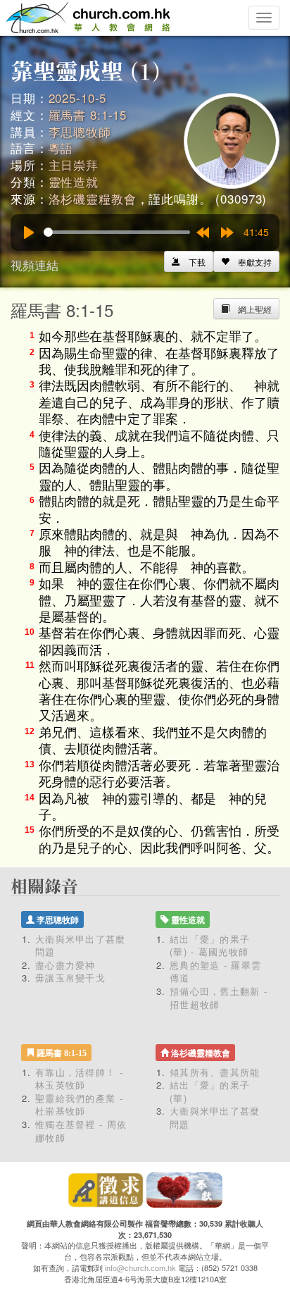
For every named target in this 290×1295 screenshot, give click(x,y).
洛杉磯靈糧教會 (93, 198)
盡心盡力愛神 (65, 965)
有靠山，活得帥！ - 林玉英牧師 (79, 1078)
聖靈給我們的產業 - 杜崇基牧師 (79, 1104)
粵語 (61, 147)
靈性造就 (74, 181)
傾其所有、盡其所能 (215, 1072)
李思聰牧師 (80, 131)
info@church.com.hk (140, 1267)
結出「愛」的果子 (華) (210, 1091)
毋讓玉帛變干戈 (70, 977)
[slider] (117, 232)
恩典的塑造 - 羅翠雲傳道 (215, 971)
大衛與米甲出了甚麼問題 (80, 945)
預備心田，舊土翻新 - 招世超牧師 (218, 997)
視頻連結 (34, 264)
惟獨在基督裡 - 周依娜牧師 (81, 1130)
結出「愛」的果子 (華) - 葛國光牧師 (210, 945)
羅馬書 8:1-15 (88, 114)
